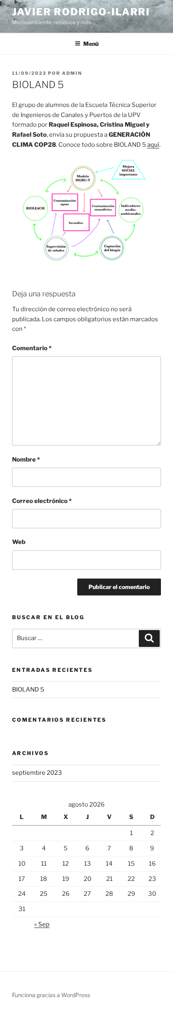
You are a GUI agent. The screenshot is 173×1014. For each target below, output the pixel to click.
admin (72, 73)
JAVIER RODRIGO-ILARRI (81, 12)
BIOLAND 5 (28, 689)
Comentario (31, 348)
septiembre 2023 (37, 772)
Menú (91, 43)
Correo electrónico (42, 501)
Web (18, 542)
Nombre (26, 459)
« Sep (41, 924)
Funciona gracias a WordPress (51, 994)
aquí (153, 144)
